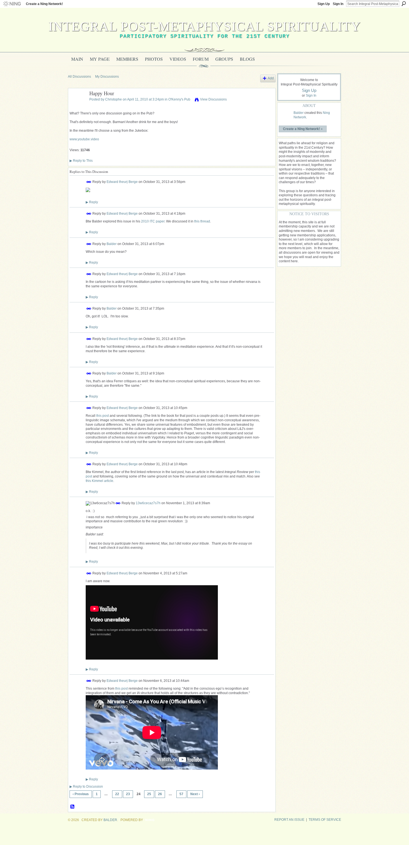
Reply (92, 202)
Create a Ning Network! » (303, 128)
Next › (195, 794)
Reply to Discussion (86, 786)
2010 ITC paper (152, 221)
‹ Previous (81, 794)
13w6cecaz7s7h (148, 503)
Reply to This (81, 161)
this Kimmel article (99, 481)
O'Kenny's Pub (179, 99)
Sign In (338, 4)
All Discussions (79, 77)
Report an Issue (289, 820)
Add (271, 78)
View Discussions (213, 99)
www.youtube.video (84, 139)
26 (160, 794)
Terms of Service (325, 820)
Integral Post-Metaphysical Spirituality (204, 26)
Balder (112, 244)
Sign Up (323, 4)
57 (181, 794)
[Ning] (12, 4)
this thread (202, 221)
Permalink (89, 182)
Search (403, 3)
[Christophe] (77, 106)
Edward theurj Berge (122, 182)
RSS (72, 806)
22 (117, 794)
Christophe (113, 99)
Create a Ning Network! (44, 4)
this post (102, 416)
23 (128, 794)
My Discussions (107, 77)
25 (149, 794)
